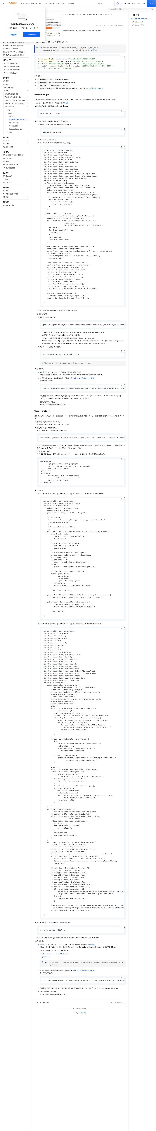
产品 (27, 3)
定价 (45, 3)
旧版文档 (78, 14)
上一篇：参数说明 (43, 1003)
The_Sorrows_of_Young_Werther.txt (55, 954)
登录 (151, 3)
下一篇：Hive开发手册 (115, 1003)
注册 (143, 3)
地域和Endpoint (97, 88)
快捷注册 (14, 35)
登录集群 (65, 103)
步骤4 (43, 372)
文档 (129, 3)
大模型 (22, 3)
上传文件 (79, 372)
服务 (62, 3)
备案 (133, 3)
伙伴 (57, 3)
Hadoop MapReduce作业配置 (83, 378)
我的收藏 (120, 25)
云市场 (51, 3)
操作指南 (71, 14)
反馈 (83, 1012)
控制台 (139, 3)
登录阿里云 (32, 34)
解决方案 (34, 3)
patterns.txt (46, 957)
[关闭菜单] (3, 3)
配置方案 (94, 50)
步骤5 (43, 944)
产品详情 (110, 25)
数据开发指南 (87, 14)
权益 (40, 3)
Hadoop (95, 14)
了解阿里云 (70, 3)
